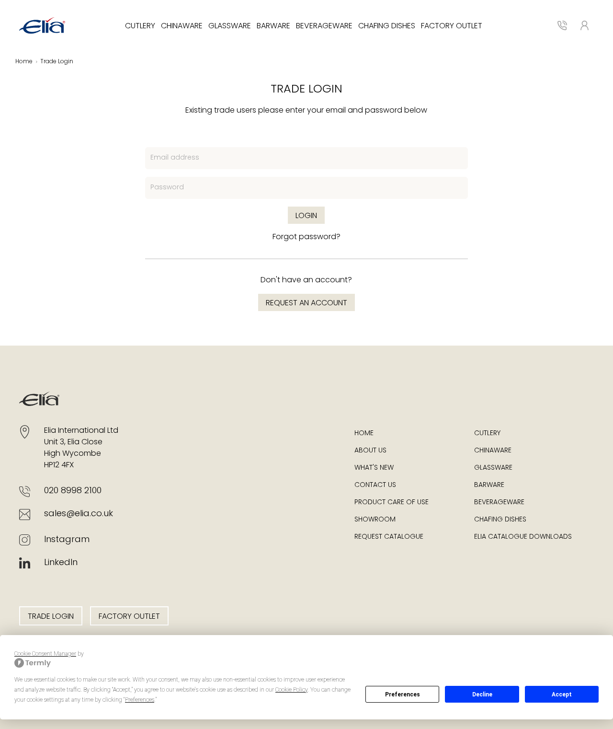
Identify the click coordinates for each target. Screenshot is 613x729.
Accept (562, 694)
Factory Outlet (451, 26)
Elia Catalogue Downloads (523, 537)
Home (24, 62)
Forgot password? (306, 237)
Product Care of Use (391, 502)
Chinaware (182, 26)
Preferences (402, 694)
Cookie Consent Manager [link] (45, 653)
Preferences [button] (139, 699)
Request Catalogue (388, 537)
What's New (374, 468)
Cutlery (140, 26)
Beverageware (324, 26)
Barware (273, 26)
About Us (370, 450)
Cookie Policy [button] (291, 689)
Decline (482, 694)
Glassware (229, 26)
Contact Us (375, 485)
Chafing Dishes (386, 26)
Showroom (375, 519)
